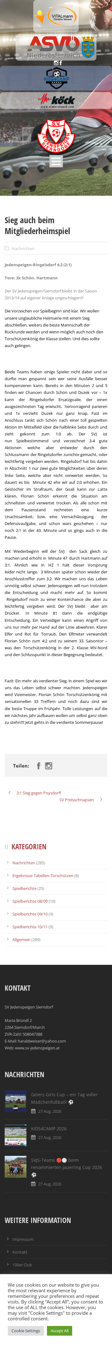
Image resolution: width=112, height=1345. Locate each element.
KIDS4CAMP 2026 (49, 1128)
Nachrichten (23, 248)
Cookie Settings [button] (26, 1330)
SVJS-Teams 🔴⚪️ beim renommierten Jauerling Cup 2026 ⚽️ (66, 1167)
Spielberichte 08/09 (30, 901)
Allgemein (21, 939)
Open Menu (56, 161)
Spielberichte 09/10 (30, 914)
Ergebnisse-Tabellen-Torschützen (42, 875)
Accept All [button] (59, 1330)
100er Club (22, 1265)
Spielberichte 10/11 (30, 927)
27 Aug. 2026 (49, 1111)
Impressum (23, 1239)
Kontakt (19, 1252)
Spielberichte (24, 888)
